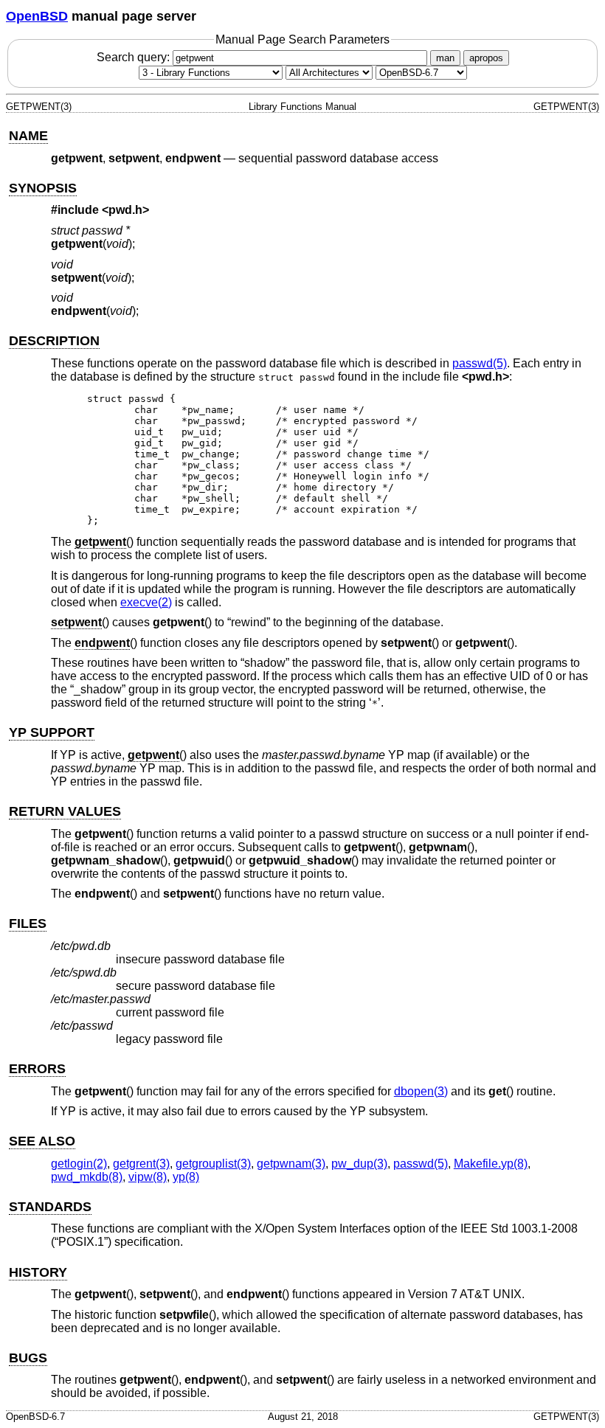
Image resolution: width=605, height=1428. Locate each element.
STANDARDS (50, 1206)
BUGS (28, 1358)
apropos (486, 57)
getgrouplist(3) (213, 1163)
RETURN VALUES (65, 811)
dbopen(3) (421, 1091)
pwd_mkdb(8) (86, 1177)
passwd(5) (479, 363)
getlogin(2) (79, 1163)
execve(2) (146, 602)
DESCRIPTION (54, 340)
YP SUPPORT (51, 732)
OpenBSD (37, 16)
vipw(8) (147, 1177)
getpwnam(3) (291, 1163)
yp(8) (186, 1177)
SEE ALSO (42, 1141)
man (445, 57)
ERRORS (37, 1068)
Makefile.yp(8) (491, 1163)
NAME (28, 135)
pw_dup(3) (359, 1163)
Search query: (135, 57)
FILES (27, 923)
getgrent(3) (141, 1163)
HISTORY (38, 1272)
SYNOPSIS (43, 188)
